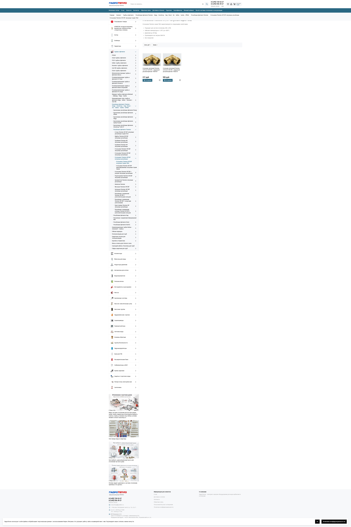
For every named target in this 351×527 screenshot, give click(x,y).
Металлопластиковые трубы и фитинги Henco (121, 74)
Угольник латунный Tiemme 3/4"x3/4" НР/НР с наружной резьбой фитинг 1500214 (171, 70)
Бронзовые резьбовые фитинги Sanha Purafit (123, 122)
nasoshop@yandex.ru (117, 505)
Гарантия (169, 10)
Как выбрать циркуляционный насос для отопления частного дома (121, 461)
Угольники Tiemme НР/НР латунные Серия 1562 (124, 162)
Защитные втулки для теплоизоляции (118, 237)
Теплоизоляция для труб (119, 234)
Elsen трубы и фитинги (119, 70)
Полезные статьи (114, 10)
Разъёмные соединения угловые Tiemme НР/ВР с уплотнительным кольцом (123, 211)
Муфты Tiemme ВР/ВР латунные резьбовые (121, 137)
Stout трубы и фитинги (119, 58)
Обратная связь (146, 10)
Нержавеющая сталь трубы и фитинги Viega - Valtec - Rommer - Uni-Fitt (122, 100)
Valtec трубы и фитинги (119, 63)
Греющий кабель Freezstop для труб (123, 246)
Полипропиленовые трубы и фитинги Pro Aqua (120, 90)
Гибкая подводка (117, 231)
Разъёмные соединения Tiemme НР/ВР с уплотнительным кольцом (123, 195)
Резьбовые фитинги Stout (121, 222)
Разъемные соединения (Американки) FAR (124, 218)
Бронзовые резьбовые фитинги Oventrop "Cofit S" (123, 126)
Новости (128, 10)
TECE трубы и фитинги (119, 60)
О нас (122, 10)
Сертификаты (177, 10)
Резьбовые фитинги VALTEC (121, 224)
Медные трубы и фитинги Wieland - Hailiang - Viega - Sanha (122, 95)
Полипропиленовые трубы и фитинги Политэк (120, 82)
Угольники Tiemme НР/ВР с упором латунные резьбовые (124, 172)
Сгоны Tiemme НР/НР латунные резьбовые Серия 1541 (124, 133)
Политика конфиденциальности (163, 507)
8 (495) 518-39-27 (217, 4)
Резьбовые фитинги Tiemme (122, 129)
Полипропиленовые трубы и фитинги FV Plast (120, 78)
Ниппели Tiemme (120, 184)
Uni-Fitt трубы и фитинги (119, 68)
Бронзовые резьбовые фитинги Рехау (125, 110)
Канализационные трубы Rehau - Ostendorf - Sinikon (122, 228)
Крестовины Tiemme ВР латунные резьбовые (122, 206)
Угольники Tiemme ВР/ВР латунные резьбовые (122, 154)
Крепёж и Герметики (118, 241)
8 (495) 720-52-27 (217, 2)
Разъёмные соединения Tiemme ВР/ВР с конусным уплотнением (123, 201)
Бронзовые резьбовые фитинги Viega (123, 117)
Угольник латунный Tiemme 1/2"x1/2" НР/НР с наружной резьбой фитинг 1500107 (151, 70)
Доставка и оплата (159, 497)
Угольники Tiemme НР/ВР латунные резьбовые (122, 149)
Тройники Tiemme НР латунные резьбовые (121, 145)
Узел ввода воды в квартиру (117, 439)
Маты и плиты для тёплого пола (121, 243)
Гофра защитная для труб (120, 248)
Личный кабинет (189, 10)
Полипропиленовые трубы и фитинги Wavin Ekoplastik (120, 86)
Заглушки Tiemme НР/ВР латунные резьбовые (122, 190)
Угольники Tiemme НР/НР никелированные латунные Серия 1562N (126, 167)
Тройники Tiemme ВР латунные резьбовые (121, 141)
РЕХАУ (114, 55)
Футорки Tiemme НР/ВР (122, 187)
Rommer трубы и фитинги (120, 65)
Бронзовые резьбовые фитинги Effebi (123, 113)
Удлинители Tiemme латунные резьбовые (124, 180)
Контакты (136, 10)
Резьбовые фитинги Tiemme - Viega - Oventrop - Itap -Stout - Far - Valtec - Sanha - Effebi (121, 106)
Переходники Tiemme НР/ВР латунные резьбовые (123, 176)
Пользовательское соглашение (163, 504)
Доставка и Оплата (158, 10)
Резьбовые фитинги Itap (120, 215)
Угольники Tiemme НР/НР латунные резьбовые (122, 158)
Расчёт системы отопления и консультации (209, 10)
